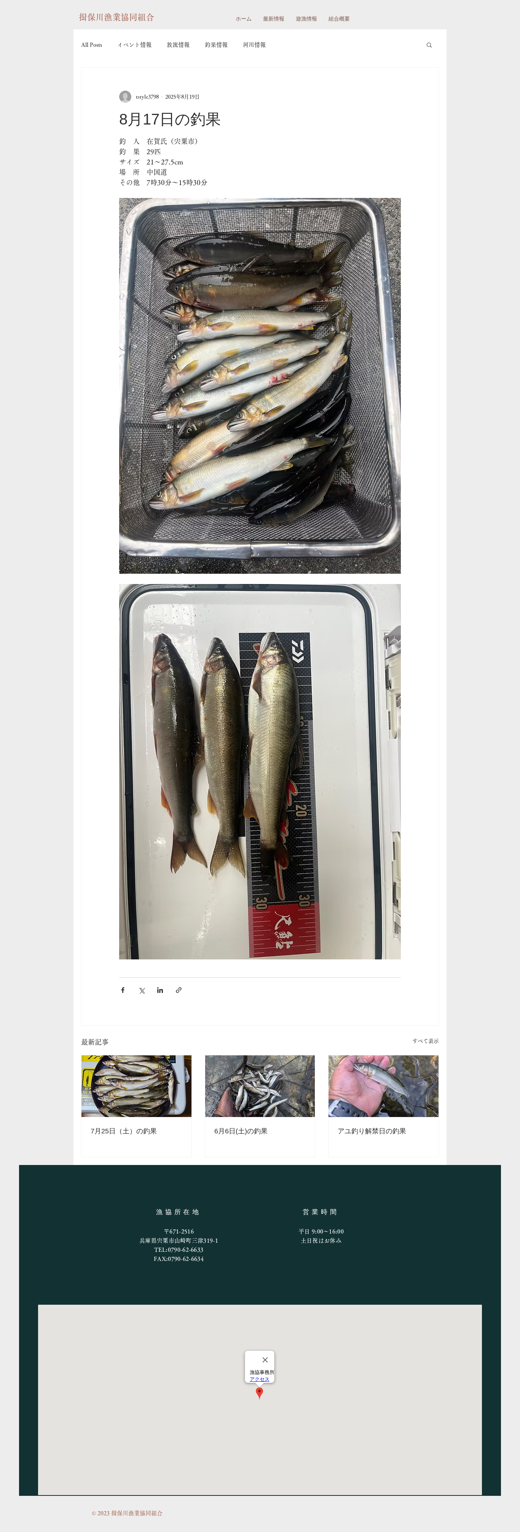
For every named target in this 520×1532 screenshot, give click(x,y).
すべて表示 (425, 1041)
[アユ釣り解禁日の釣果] (384, 1086)
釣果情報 (216, 45)
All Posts (91, 45)
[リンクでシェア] (178, 990)
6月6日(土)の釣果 (241, 1131)
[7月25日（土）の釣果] (136, 1086)
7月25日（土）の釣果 (124, 1131)
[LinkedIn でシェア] (160, 990)
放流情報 (178, 45)
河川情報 (254, 45)
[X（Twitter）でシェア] (141, 990)
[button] (429, 44)
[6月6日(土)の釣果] (260, 1086)
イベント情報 (134, 45)
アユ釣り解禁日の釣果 (372, 1131)
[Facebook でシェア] (122, 990)
